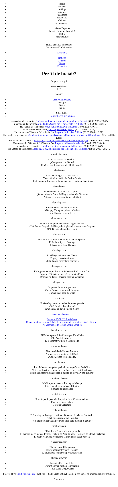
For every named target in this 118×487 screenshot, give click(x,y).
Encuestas (62, 66)
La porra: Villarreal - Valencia (69, 143)
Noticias (62, 58)
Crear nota (62, 52)
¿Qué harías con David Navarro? (61, 126)
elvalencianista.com (59, 314)
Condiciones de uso (25, 474)
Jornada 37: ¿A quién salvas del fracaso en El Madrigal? (61, 140)
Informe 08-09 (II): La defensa (62, 319)
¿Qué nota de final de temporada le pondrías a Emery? (61, 121)
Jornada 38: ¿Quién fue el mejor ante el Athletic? (61, 124)
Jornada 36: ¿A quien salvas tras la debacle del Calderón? (61, 148)
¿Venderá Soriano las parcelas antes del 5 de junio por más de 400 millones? (64, 135)
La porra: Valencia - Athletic (68, 132)
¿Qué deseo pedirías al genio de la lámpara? (61, 146)
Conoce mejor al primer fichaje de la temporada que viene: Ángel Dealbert (62, 322)
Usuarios (62, 60)
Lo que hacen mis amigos (62, 116)
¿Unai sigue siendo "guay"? (60, 129)
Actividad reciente (62, 99)
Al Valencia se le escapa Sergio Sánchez (62, 325)
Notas (62, 63)
